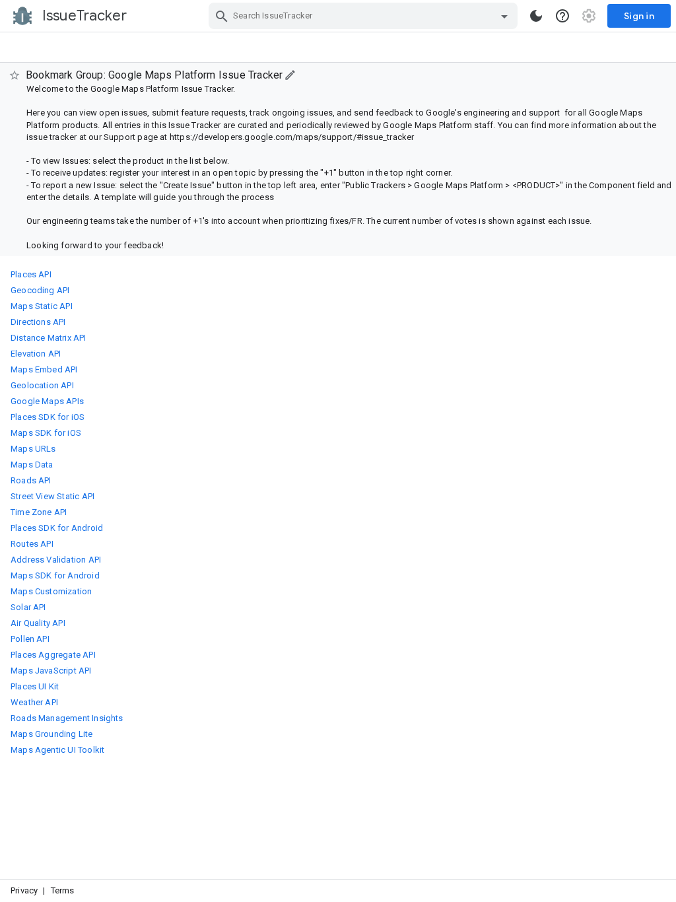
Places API (31, 274)
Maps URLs (33, 449)
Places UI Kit (35, 686)
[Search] (222, 16)
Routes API (32, 544)
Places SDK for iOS (47, 417)
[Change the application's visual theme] (536, 16)
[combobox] (364, 16)
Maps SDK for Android (55, 575)
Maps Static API (42, 306)
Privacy (24, 890)
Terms (63, 890)
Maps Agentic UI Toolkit (57, 750)
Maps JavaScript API (51, 671)
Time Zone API (39, 512)
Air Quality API (38, 623)
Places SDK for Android (57, 528)
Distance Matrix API (48, 338)
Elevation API (36, 354)
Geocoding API (40, 290)
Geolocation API (42, 385)
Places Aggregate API (53, 655)
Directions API (38, 322)
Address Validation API (56, 560)
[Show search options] (504, 16)
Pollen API (30, 639)
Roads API (31, 480)
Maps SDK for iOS (46, 433)
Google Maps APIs (47, 401)
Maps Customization (51, 591)
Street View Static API (52, 496)
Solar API (28, 607)
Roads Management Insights (67, 718)
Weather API (34, 702)
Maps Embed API (44, 369)
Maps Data (32, 464)
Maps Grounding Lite (52, 734)
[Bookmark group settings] (291, 75)
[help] (562, 16)
